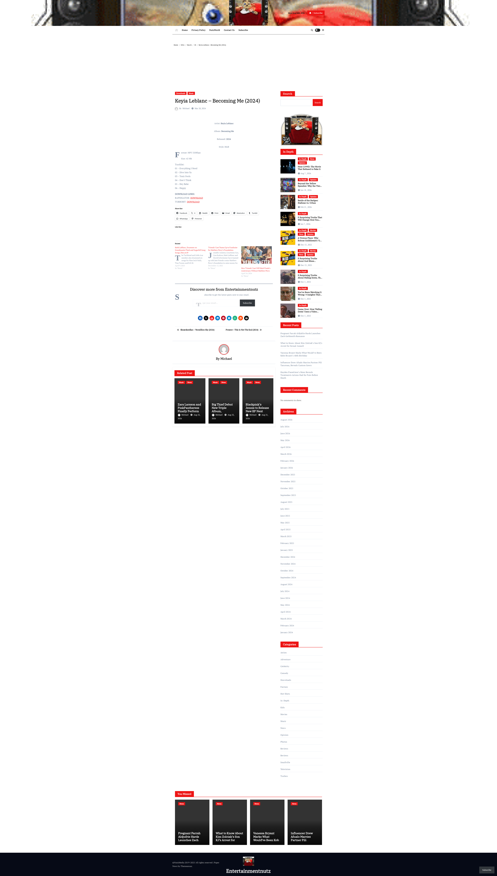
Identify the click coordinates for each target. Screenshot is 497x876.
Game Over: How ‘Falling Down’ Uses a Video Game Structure (310, 311)
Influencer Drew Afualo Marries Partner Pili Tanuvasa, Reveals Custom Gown (301, 364)
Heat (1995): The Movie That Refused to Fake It (309, 167)
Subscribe (243, 30)
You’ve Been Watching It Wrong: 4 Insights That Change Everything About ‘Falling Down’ (310, 296)
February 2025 (287, 543)
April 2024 (285, 611)
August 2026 (286, 419)
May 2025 (285, 522)
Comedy (284, 673)
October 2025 (286, 488)
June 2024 (285, 598)
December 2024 (287, 556)
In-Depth (302, 159)
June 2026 (285, 433)
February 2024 (287, 625)
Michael (186, 108)
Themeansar (186, 866)
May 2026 (285, 440)
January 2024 (286, 632)
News (189, 382)
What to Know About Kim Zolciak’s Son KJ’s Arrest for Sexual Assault (301, 344)
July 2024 (284, 591)
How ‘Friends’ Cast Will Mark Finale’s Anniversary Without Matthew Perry (255, 269)
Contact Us (229, 30)
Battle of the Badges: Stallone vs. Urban (308, 201)
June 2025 (285, 515)
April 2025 (285, 529)
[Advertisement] (249, 66)
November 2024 (288, 563)
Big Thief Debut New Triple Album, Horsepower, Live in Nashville (223, 411)
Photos (283, 741)
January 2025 (286, 550)
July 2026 (284, 426)
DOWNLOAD (196, 197)
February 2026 (287, 460)
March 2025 (286, 536)
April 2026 (285, 447)
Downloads (180, 93)
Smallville (285, 762)
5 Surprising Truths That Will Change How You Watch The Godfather (310, 220)
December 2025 (287, 474)
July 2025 (284, 508)
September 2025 (288, 495)
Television (285, 769)
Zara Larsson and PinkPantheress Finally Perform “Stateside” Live (189, 409)
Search (287, 93)
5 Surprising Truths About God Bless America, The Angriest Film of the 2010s (309, 262)
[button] (323, 30)
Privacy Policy (198, 30)
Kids (282, 707)
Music (191, 93)
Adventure (285, 659)
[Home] (176, 30)
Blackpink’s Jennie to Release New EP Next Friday (257, 409)
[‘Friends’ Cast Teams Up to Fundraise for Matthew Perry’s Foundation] (224, 258)
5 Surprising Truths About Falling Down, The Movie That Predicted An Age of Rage (310, 279)
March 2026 (286, 454)
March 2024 (286, 618)
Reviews (284, 748)
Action (283, 652)
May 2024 (285, 605)
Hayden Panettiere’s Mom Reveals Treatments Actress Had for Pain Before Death (299, 375)
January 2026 (286, 467)
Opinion (302, 163)
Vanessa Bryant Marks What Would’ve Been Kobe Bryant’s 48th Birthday (301, 354)
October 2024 (286, 570)
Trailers (284, 776)
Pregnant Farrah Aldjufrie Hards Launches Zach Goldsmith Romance (300, 335)
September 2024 (288, 577)
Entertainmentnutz (248, 870)
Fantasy (284, 686)
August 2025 (286, 502)
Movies (313, 230)
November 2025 (288, 481)
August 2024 (286, 584)
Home (185, 30)
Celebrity (284, 666)
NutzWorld (214, 30)
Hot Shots (285, 693)
